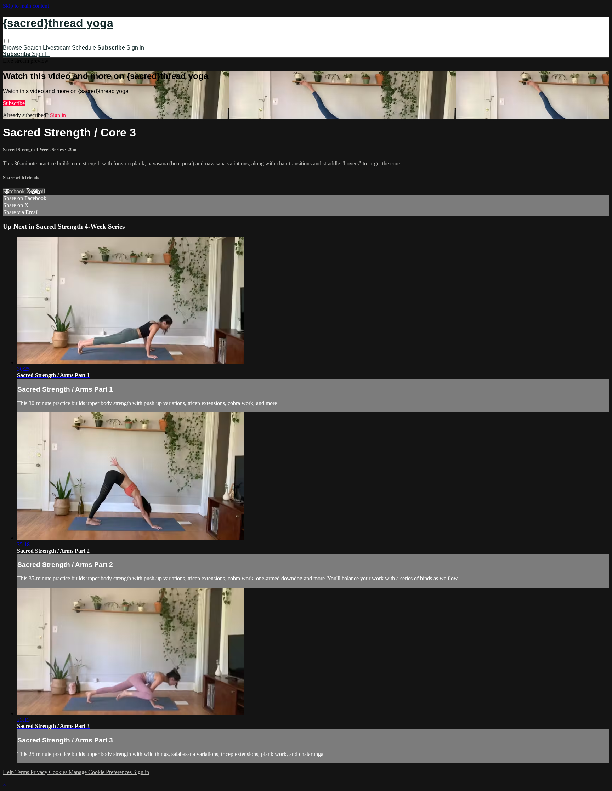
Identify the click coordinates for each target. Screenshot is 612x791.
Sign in (135, 48)
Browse (13, 48)
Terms (22, 772)
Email (38, 191)
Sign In (41, 54)
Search (33, 48)
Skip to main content (26, 6)
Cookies (59, 772)
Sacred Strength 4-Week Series (34, 149)
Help (9, 772)
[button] (6, 41)
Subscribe (14, 103)
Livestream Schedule (69, 48)
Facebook (14, 191)
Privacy (39, 772)
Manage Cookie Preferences (101, 772)
